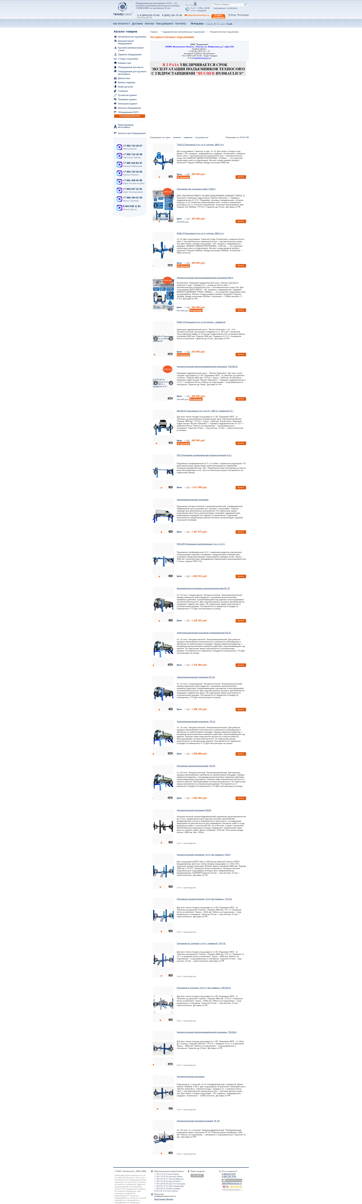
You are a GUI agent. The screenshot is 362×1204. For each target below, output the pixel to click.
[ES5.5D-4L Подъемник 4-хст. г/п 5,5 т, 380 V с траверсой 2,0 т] (163, 427)
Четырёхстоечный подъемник (190, 1076)
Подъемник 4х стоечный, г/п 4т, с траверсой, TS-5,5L (201, 943)
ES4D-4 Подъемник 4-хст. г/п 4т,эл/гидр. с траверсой (201, 322)
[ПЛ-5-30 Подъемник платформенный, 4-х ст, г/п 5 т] (163, 516)
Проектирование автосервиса (126, 126)
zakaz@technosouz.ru (232, 1183)
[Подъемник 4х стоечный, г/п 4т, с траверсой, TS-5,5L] (163, 960)
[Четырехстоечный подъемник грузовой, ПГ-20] (163, 1137)
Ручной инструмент (127, 95)
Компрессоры (124, 63)
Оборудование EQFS (128, 112)
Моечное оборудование (129, 108)
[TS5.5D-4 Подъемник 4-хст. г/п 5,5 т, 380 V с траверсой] (163, 1048)
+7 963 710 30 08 (132, 154)
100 (247, 137)
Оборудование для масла (130, 67)
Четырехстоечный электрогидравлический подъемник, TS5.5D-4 (207, 1032)
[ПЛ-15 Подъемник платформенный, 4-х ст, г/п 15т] (163, 738)
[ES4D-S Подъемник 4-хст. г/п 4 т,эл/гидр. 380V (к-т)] (163, 250)
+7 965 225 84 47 (132, 163)
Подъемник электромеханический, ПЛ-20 (196, 766)
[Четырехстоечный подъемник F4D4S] (163, 826)
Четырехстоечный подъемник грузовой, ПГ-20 (198, 1121)
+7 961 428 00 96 (132, 180)
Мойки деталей (125, 87)
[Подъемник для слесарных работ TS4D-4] (163, 205)
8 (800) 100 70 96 (172, 15)
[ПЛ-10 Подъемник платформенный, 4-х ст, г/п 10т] (163, 649)
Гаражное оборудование (130, 54)
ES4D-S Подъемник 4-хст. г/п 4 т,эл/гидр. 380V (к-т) (200, 233)
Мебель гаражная (126, 82)
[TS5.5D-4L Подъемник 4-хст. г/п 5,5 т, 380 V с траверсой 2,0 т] (163, 383)
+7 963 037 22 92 (132, 189)
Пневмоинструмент (127, 99)
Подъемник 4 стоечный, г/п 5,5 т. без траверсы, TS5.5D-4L (204, 988)
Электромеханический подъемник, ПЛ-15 (196, 721)
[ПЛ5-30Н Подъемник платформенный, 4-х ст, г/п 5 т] (163, 560)
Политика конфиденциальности (165, 1195)
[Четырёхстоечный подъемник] (163, 1093)
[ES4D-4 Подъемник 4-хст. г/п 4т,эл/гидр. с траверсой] (163, 338)
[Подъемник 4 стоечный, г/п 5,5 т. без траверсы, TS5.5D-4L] (163, 1004)
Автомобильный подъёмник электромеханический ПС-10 (203, 588)
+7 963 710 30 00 (132, 171)
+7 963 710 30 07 (132, 145)
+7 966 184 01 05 (132, 197)
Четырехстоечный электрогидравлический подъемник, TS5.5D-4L (207, 366)
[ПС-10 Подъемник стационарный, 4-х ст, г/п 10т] (163, 605)
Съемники (123, 91)
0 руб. (230, 24)
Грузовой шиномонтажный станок (130, 48)
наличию (177, 137)
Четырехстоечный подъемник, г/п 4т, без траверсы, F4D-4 (203, 854)
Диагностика (124, 78)
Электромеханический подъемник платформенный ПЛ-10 (204, 633)
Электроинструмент (127, 103)
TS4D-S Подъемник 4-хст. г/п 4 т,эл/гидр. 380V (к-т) (200, 144)
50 (244, 137)
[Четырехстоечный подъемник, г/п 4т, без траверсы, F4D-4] (163, 871)
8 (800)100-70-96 (150, 15)
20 (241, 137)
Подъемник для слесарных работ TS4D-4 (196, 189)
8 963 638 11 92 (132, 206)
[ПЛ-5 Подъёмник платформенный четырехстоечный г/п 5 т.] (163, 471)
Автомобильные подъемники (132, 36)
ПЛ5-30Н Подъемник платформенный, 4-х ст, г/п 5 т (201, 544)
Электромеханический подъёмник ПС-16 (196, 677)
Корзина (199, 23)
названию (188, 137)
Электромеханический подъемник (192, 499)
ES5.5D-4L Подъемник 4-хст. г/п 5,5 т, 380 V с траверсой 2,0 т (205, 411)
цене (168, 137)
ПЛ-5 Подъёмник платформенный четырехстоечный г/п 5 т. (204, 455)
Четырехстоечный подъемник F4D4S (194, 810)
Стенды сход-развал (128, 59)
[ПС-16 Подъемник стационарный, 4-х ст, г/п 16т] (163, 693)
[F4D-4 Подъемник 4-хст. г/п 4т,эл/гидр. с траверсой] (163, 294)
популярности (202, 137)
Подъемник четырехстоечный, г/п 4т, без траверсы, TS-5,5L (204, 899)
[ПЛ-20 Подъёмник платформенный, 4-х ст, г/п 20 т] (163, 782)
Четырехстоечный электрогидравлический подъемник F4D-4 (205, 278)
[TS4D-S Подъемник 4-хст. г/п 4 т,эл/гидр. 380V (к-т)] (163, 161)
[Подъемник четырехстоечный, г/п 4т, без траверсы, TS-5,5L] (163, 915)
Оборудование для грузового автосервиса (132, 72)
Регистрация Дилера (163, 1199)
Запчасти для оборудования (132, 133)
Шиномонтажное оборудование (126, 42)
